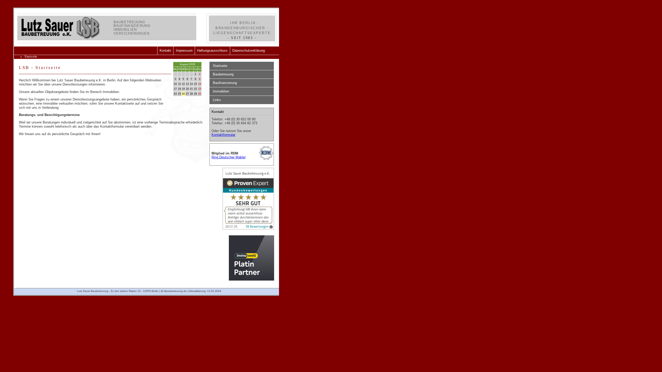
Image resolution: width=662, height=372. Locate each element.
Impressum (184, 50)
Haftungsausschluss (212, 50)
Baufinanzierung (225, 83)
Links (217, 100)
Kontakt (165, 50)
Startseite (220, 66)
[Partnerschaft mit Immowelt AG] (251, 258)
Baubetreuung (223, 74)
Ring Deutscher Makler (229, 157)
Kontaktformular (223, 135)
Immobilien (221, 91)
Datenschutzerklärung (248, 50)
